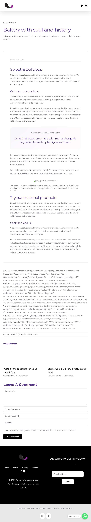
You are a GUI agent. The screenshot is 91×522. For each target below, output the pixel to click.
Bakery (6, 23)
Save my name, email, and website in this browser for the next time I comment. (41, 430)
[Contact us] (85, 516)
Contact (35, 468)
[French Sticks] (45, 181)
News (13, 23)
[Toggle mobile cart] (82, 5)
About (15, 468)
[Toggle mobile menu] (86, 5)
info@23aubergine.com (66, 508)
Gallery (25, 468)
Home (6, 468)
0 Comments (33, 334)
